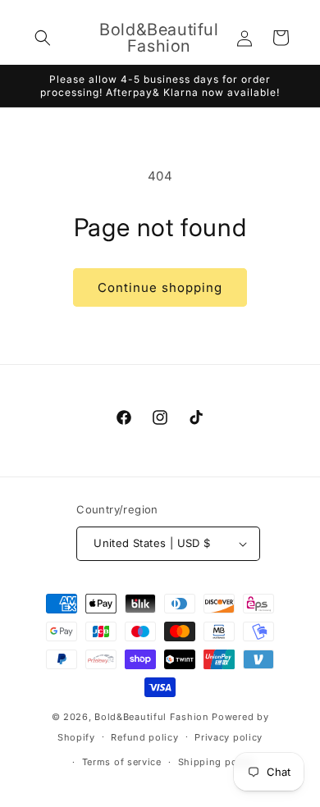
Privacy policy (228, 737)
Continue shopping (160, 287)
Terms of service (122, 762)
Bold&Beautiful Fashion (151, 717)
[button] (43, 38)
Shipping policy (216, 762)
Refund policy (144, 737)
